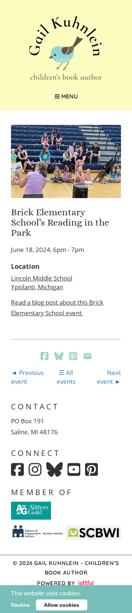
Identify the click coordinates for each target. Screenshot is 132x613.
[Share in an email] (87, 357)
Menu (69, 96)
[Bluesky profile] (54, 469)
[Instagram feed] (35, 469)
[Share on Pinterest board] (74, 357)
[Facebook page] (17, 469)
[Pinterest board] (91, 469)
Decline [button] (20, 605)
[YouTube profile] (73, 469)
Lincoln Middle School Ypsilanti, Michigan (41, 282)
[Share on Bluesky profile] (59, 357)
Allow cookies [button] (61, 605)
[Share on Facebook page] (45, 357)
